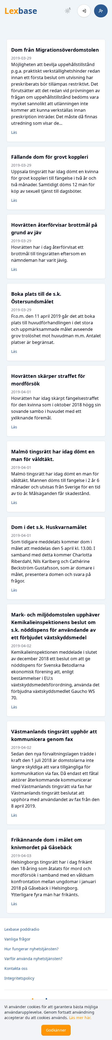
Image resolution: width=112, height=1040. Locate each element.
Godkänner (56, 1030)
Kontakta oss (15, 968)
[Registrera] (101, 10)
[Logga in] (84, 10)
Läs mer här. (80, 1017)
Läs (14, 132)
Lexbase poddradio (21, 929)
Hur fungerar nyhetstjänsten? (31, 948)
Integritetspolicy (19, 978)
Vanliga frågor (17, 939)
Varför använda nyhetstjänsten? (33, 958)
